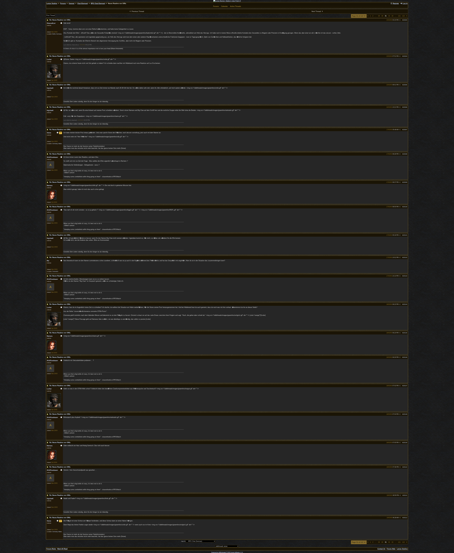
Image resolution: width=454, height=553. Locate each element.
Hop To (183, 541)
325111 (405, 495)
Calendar (224, 6)
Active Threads (235, 6)
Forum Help (391, 549)
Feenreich (55, 271)
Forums (63, 3)
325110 (405, 467)
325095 (405, 85)
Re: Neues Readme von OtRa (59, 20)
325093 (405, 20)
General (71, 3)
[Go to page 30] (368, 16)
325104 (405, 304)
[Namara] (51, 199)
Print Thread (50, 15)
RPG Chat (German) (98, 3)
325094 (405, 56)
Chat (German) (82, 3)
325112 (405, 517)
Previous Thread (137, 11)
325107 (405, 385)
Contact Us (381, 549)
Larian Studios (51, 3)
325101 (405, 235)
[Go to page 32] (407, 16)
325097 (405, 129)
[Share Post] (400, 20)
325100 (405, 206)
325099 (405, 182)
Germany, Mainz (57, 143)
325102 (405, 257)
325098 (405, 154)
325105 (405, 333)
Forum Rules (51, 549)
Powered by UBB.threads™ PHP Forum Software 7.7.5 (227, 552)
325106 (405, 357)
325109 (405, 442)
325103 (405, 276)
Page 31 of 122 (358, 16)
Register (395, 3)
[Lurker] (54, 77)
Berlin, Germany (57, 34)
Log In (405, 3)
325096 (405, 107)
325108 (405, 414)
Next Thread (316, 11)
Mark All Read (62, 549)
